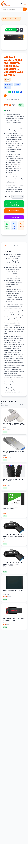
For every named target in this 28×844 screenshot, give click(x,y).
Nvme (8, 87)
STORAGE (9, 84)
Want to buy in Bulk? (14, 217)
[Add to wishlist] (17, 30)
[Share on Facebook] (13, 92)
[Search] (25, 9)
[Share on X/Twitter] (17, 92)
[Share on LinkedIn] (21, 92)
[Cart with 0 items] (21, 4)
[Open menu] (25, 3)
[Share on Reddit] (5, 95)
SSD (18, 84)
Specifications (18, 246)
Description (8, 246)
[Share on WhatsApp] (9, 92)
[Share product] (21, 30)
